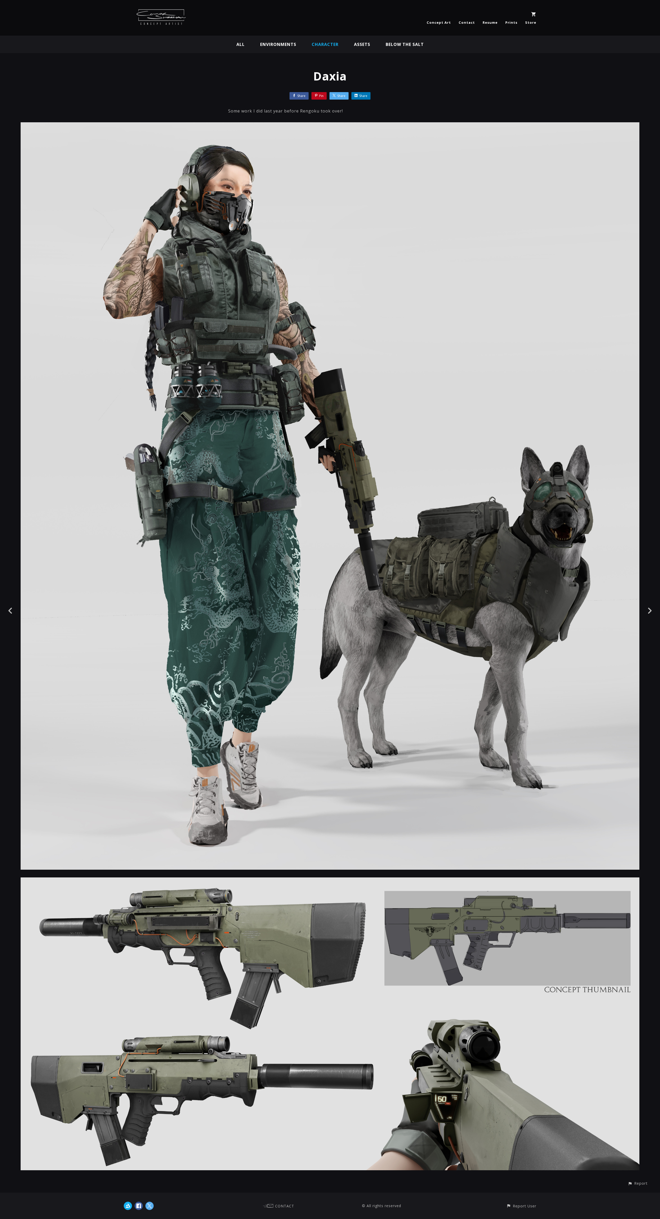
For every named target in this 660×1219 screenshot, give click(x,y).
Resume (490, 22)
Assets (362, 44)
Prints (511, 22)
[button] (638, 1183)
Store (530, 22)
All (240, 44)
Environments (278, 44)
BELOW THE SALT (405, 44)
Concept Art (439, 22)
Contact (467, 22)
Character (325, 44)
